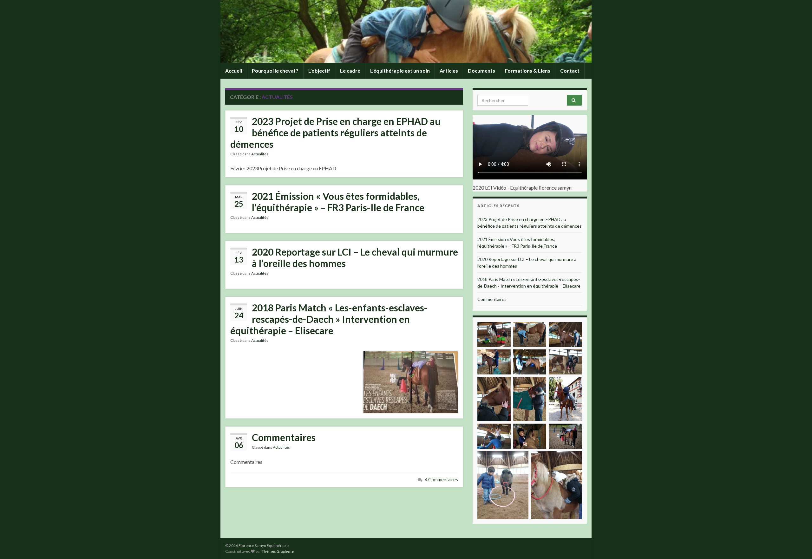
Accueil (233, 71)
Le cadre (350, 71)
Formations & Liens (527, 71)
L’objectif (319, 71)
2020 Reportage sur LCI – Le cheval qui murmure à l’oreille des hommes (355, 257)
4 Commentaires (441, 479)
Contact (570, 71)
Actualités (259, 154)
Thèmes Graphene (278, 551)
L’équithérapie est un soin (400, 71)
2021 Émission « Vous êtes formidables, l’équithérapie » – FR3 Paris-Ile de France (338, 201)
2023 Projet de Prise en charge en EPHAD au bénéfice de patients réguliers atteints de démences (335, 132)
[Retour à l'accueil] (406, 31)
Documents (481, 71)
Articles (449, 71)
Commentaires (284, 437)
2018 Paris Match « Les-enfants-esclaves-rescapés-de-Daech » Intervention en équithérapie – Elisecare (329, 319)
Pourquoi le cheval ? (275, 71)
